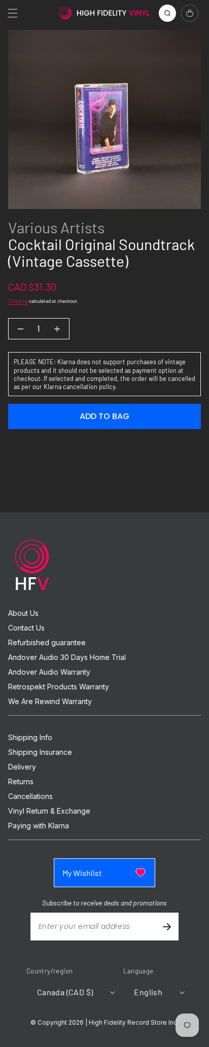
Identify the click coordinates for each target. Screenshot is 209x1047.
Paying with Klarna (38, 825)
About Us (23, 613)
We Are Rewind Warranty (50, 701)
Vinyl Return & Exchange (49, 811)
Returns (20, 781)
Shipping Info (30, 737)
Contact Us (26, 628)
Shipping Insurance (40, 752)
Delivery (22, 767)
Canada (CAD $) (65, 992)
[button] (12, 13)
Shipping (18, 301)
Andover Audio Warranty (49, 672)
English (148, 992)
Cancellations (30, 796)
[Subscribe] (167, 926)
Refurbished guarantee (47, 642)
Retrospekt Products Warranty (58, 686)
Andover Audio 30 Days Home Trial (67, 657)
